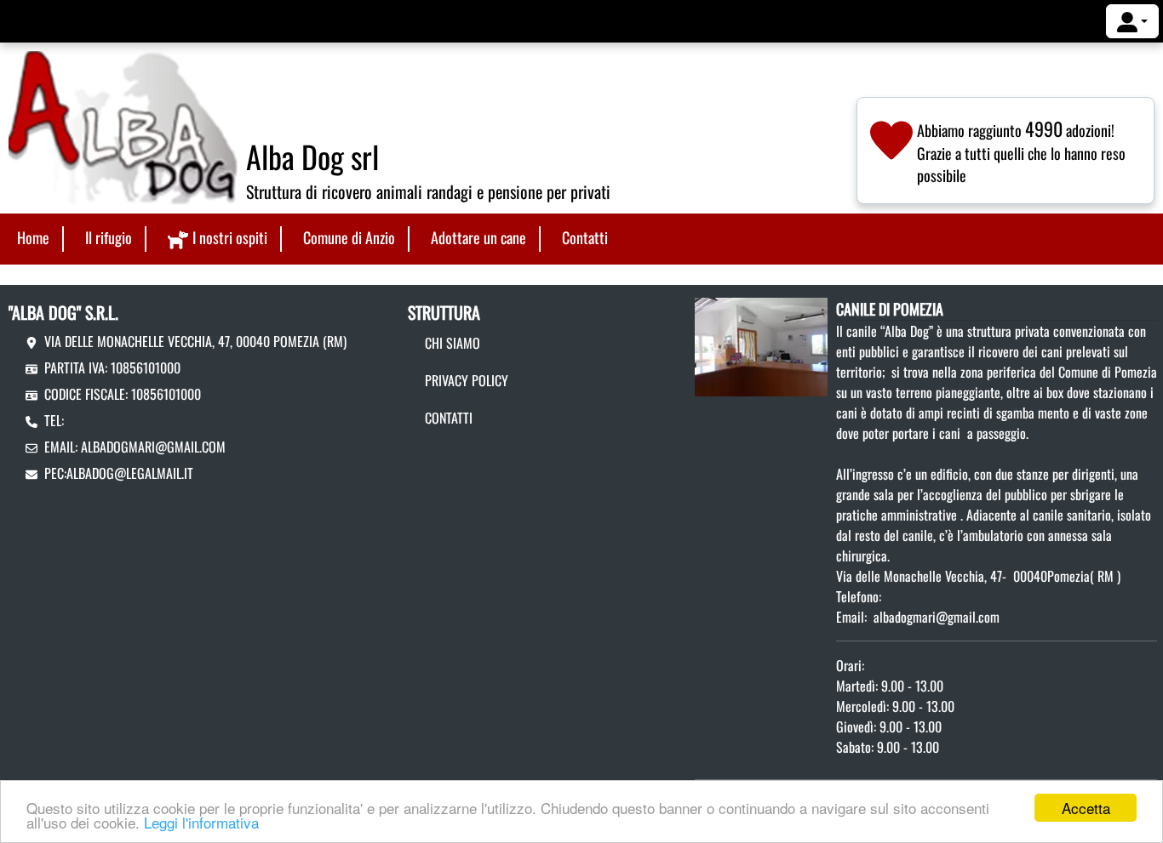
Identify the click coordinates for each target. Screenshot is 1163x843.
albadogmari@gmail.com (153, 446)
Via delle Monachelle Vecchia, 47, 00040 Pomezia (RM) (195, 341)
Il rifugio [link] (108, 237)
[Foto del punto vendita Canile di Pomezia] (761, 345)
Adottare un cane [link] (478, 237)
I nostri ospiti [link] (229, 237)
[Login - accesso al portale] (1132, 21)
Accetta (1086, 807)
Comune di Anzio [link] (349, 237)
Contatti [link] (585, 237)
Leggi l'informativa (201, 822)
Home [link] (33, 237)
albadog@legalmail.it (129, 473)
